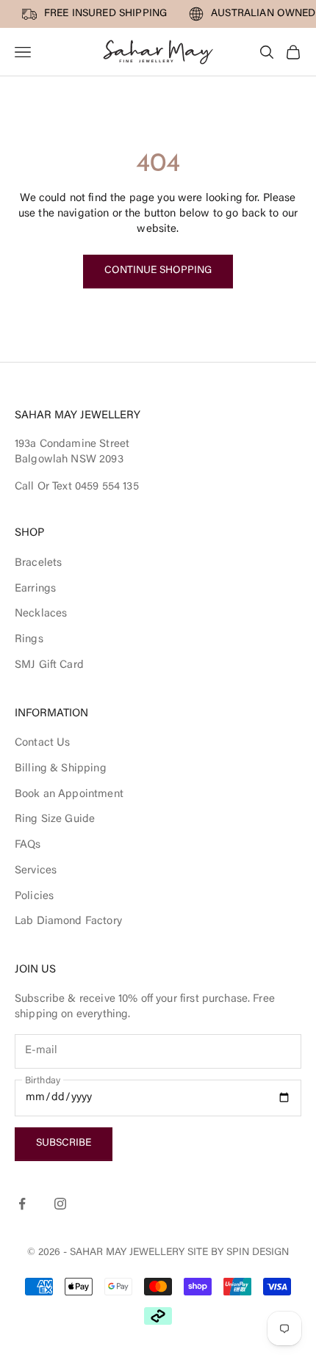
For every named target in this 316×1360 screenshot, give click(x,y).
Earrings (35, 588)
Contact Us (43, 743)
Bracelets (38, 563)
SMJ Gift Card (49, 665)
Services (36, 870)
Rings (29, 639)
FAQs (28, 845)
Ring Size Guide (55, 819)
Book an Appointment (69, 794)
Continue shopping (158, 271)
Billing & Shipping (61, 768)
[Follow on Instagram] (60, 1203)
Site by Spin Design (238, 1253)
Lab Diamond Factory (68, 921)
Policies (34, 896)
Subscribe (63, 1143)
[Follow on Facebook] (22, 1203)
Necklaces (41, 613)
